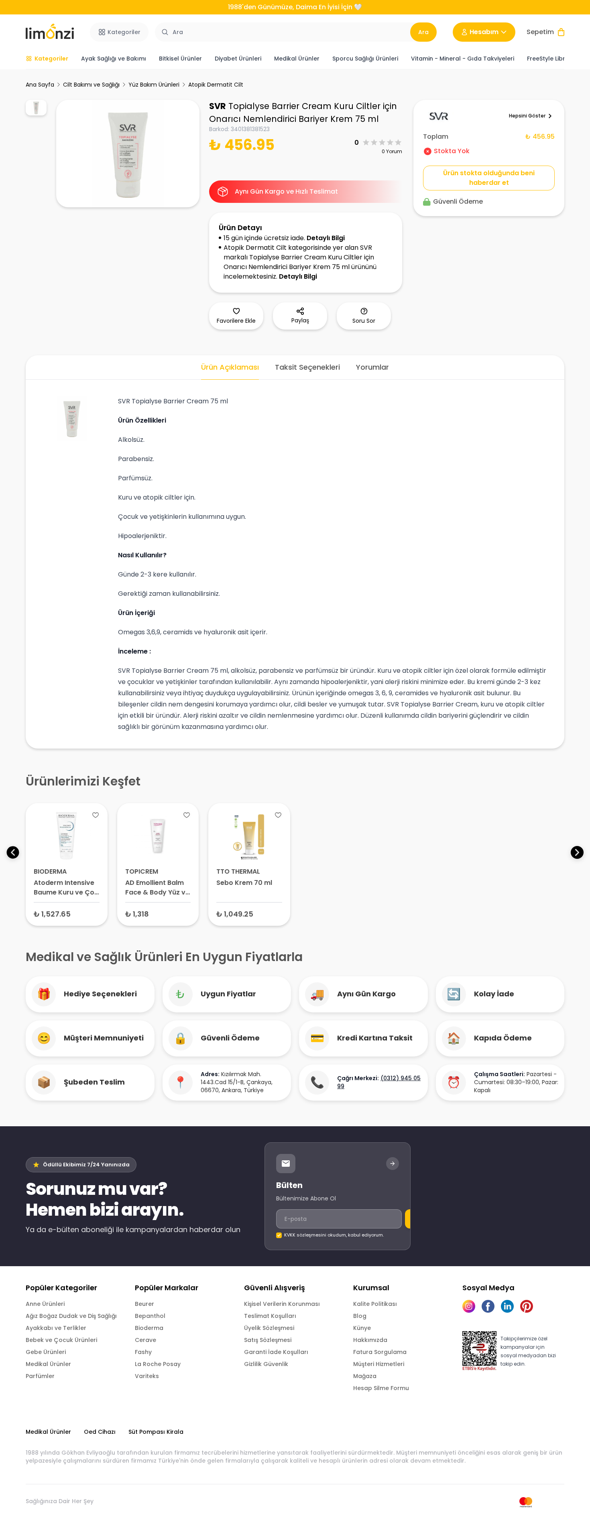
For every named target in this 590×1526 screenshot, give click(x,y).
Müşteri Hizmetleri (378, 1364)
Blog (359, 1316)
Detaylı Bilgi (326, 238)
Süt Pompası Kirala (155, 1432)
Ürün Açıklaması (230, 367)
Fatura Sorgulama (380, 1352)
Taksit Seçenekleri (307, 367)
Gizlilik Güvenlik (266, 1364)
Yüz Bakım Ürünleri (153, 85)
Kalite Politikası (375, 1304)
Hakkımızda (370, 1340)
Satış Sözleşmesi (267, 1340)
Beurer (144, 1304)
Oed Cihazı (100, 1432)
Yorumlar (372, 367)
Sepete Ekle (66, 914)
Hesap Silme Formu (381, 1388)
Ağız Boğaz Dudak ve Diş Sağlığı (71, 1316)
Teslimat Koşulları (270, 1316)
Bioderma (149, 1328)
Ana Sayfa (40, 85)
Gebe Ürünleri (46, 1352)
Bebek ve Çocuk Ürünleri (61, 1340)
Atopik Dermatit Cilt (215, 85)
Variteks (147, 1376)
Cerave (145, 1340)
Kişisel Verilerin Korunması (282, 1304)
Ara (423, 32)
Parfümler (40, 1376)
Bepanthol (150, 1316)
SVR (217, 106)
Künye (362, 1328)
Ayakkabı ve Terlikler (56, 1328)
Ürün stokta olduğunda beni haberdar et (489, 177)
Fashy (143, 1352)
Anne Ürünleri (45, 1304)
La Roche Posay (158, 1364)
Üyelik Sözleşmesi (269, 1328)
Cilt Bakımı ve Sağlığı (91, 85)
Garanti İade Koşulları (276, 1352)
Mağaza (364, 1376)
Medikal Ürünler (48, 1364)
